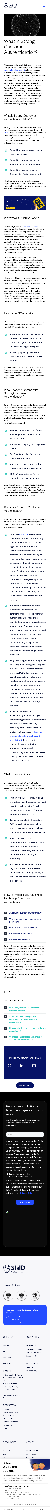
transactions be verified (14, 70)
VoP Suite (7, 1364)
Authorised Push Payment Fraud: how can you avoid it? (13, 1377)
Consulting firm (32, 1356)
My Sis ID (6, 1352)
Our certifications (33, 1458)
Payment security (10, 1384)
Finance (6, 1409)
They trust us (31, 1368)
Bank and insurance (34, 1353)
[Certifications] (21, 1292)
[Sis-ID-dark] (10, 4)
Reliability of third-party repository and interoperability (12, 1389)
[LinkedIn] (22, 1065)
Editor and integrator (34, 1350)
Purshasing (7, 1425)
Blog (5, 1455)
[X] (10, 1065)
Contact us (14, 1320)
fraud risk (24, 535)
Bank (5, 1429)
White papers (8, 1458)
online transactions (30, 227)
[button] (25, 913)
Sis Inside (7, 1358)
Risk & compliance (10, 1413)
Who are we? (31, 1455)
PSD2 (6, 133)
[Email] (34, 1065)
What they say (31, 1371)
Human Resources (10, 1422)
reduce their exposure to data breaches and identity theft (26, 736)
